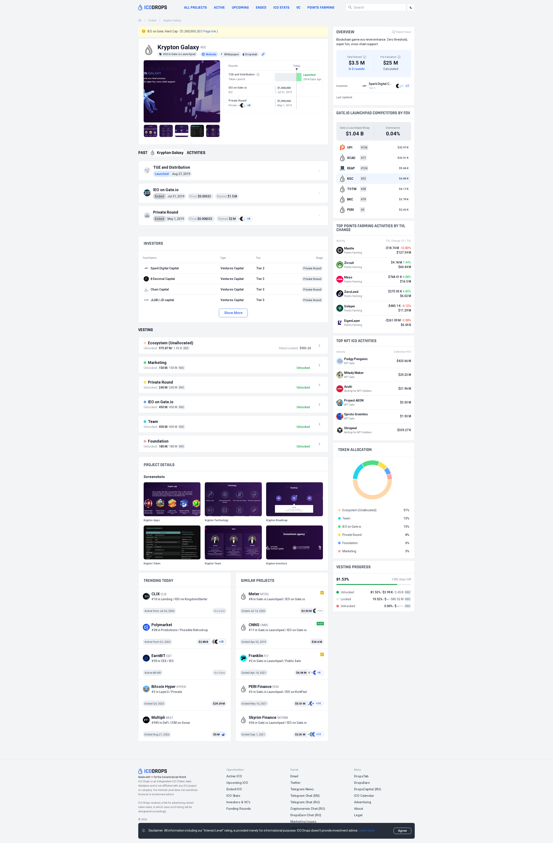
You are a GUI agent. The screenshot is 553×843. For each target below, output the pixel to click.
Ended (261, 7)
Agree (402, 830)
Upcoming (240, 7)
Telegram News (302, 789)
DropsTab (361, 776)
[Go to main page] (152, 7)
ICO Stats (233, 796)
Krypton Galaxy (172, 20)
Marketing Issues (303, 822)
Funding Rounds (238, 809)
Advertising (362, 802)
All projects (195, 7)
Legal (358, 815)
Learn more (367, 830)
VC (298, 7)
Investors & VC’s (238, 802)
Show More (233, 313)
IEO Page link (207, 31)
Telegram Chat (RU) (305, 802)
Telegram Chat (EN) (305, 796)
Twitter (295, 783)
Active (219, 7)
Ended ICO (234, 789)
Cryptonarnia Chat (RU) (307, 809)
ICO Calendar (364, 796)
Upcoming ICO (237, 783)
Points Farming (320, 7)
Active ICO (234, 776)
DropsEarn (362, 783)
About (358, 809)
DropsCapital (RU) (367, 789)
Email (294, 776)
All (139, 20)
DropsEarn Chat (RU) (305, 815)
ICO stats (281, 7)
